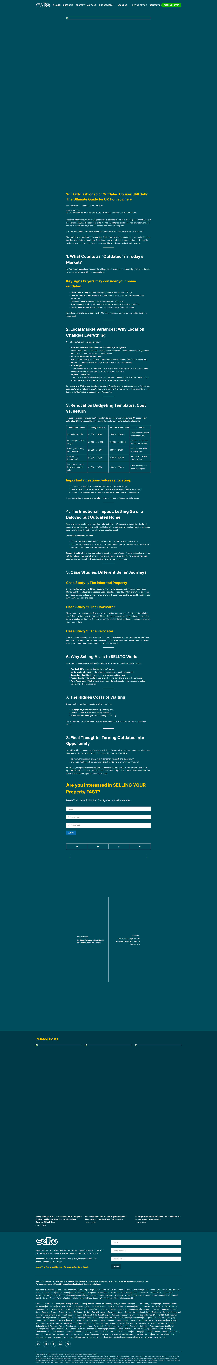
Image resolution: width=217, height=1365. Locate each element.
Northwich (152, 1323)
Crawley (54, 1312)
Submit (71, 833)
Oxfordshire (118, 1295)
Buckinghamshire (70, 1290)
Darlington (78, 1312)
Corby (38, 1312)
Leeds (69, 1320)
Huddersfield (136, 1318)
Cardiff (67, 1309)
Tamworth (78, 1334)
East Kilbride (145, 1312)
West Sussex (93, 1298)
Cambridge (40, 1309)
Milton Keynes (93, 1323)
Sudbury (165, 1331)
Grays (142, 1315)
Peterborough (71, 1326)
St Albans (147, 1331)
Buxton (174, 1306)
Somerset (147, 1295)
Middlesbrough (70, 1323)
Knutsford (53, 1320)
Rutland (128, 1295)
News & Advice (139, 5)
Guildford (158, 1315)
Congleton (165, 1309)
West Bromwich (158, 1334)
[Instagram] (68, 1344)
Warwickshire (68, 1298)
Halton (45, 1318)
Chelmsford (92, 1309)
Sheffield (127, 1329)
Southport (61, 1331)
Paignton (53, 1326)
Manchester (40, 1323)
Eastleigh (166, 1312)
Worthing (148, 1337)
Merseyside (40, 1295)
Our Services (105, 5)
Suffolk (38, 1298)
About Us (122, 5)
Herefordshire (103, 1292)
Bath (141, 1304)
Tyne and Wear (55, 1298)
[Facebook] (76, 846)
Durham (136, 1312)
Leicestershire (155, 1292)
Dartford (87, 1312)
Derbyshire (137, 1290)
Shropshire (136, 1295)
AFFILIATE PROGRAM (79, 1253)
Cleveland (145, 1309)
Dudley (120, 1312)
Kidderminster (41, 1320)
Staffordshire (171, 1295)
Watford (148, 1334)
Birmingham (51, 1306)
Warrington (130, 1334)
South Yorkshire (158, 1295)
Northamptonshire (75, 1295)
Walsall (122, 1334)
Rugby (52, 1329)
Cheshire (97, 1290)
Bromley (147, 1306)
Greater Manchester (78, 1292)
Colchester (155, 1309)
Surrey (45, 1298)
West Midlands (81, 1298)
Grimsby (149, 1315)
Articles (99, 205)
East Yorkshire (174, 1290)
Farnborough (68, 1315)
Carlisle (75, 1309)
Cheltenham (103, 1309)
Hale (165, 1315)
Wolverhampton (127, 1337)
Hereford (112, 1318)
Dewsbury (102, 1312)
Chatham (82, 1309)
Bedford (174, 1304)
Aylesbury (100, 1304)
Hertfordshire (116, 1292)
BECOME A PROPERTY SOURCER (54, 1253)
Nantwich (104, 1323)
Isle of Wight (128, 1292)
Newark (123, 1323)
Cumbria (128, 1290)
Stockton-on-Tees (110, 1331)
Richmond (124, 1326)
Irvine (157, 1318)
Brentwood (129, 1306)
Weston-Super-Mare (44, 1337)
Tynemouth (95, 1334)
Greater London (62, 1292)
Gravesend (134, 1315)
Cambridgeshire (85, 1290)
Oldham (39, 1326)
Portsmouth (98, 1326)
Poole (90, 1326)
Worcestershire (128, 1298)
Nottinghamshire (105, 1295)
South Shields (164, 1329)
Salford (73, 1329)
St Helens (156, 1331)
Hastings (87, 1318)
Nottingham (170, 1323)
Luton (140, 1320)
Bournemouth (100, 1306)
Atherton (90, 1304)
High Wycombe (124, 1318)
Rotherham (144, 1326)
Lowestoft (133, 1320)
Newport (130, 1323)
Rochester (134, 1326)
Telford (86, 1334)
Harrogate (79, 1318)
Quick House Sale (64, 5)
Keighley (171, 1318)
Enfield (52, 1315)
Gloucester (116, 1315)
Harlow (70, 1318)
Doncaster (112, 1312)
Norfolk (49, 1295)
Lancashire (144, 1292)
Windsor (100, 1337)
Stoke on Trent (125, 1331)
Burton (162, 1306)
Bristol (59, 1290)
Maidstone (171, 1320)
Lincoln (85, 1320)
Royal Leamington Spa (159, 1326)
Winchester (91, 1337)
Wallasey (114, 1334)
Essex (38, 1292)
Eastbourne (156, 1312)
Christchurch (134, 1309)
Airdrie (47, 1304)
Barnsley (108, 1304)
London (111, 1320)
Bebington (155, 1304)
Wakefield (105, 1334)
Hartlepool (62, 1318)
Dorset (152, 1290)
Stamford (78, 1331)
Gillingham (97, 1315)
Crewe (61, 1312)
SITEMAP (94, 1253)
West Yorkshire (106, 1298)
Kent (136, 1292)
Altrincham (65, 1304)
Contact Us (156, 5)
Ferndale (78, 1315)
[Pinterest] (119, 846)
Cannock (49, 1309)
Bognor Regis (81, 1306)
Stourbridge (137, 1331)
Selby (120, 1329)
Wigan (73, 1337)
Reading (115, 1326)
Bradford (119, 1306)
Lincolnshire (168, 1292)
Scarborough (100, 1329)
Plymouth (82, 1326)
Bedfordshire (41, 1290)
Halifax (38, 1318)
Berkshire (51, 1290)
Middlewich (82, 1323)
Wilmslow (81, 1337)
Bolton (91, 1306)
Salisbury (81, 1329)
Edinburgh (175, 1312)
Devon (146, 1290)
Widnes (66, 1337)
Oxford (46, 1326)
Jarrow (164, 1318)
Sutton (38, 1334)
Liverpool (93, 1320)
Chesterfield (123, 1309)
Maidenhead (161, 1320)
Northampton (141, 1323)
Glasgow (106, 1315)
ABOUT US (72, 1250)
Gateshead (87, 1315)
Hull (144, 1318)
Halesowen (172, 1315)
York (164, 1337)
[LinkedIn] (140, 846)
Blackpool (71, 1306)
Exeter (58, 1315)
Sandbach (90, 1329)
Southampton (41, 1331)
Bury (168, 1306)
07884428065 (56, 1262)
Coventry (45, 1312)
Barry (116, 1304)
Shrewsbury (138, 1329)
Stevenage (87, 1331)
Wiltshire (117, 1298)
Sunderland (174, 1331)
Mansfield (50, 1323)
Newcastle (114, 1323)
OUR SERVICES (59, 1250)
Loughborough (122, 1320)
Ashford (82, 1304)
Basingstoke (133, 1304)
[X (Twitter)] (97, 846)
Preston (108, 1326)
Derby (94, 1312)
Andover (74, 1304)
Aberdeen (40, 1304)
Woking (117, 1337)
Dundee (128, 1312)
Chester (113, 1309)
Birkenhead (40, 1306)
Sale (66, 1329)
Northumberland (91, 1295)
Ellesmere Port (42, 1315)
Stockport (97, 1331)
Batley (146, 1304)
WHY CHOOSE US (43, 1250)
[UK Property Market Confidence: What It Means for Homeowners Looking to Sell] (158, 1128)
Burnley (155, 1306)
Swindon (69, 1334)
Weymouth (57, 1337)
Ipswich (151, 1318)
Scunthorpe (112, 1329)
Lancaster (62, 1320)
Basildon (122, 1304)
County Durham (117, 1290)
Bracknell (111, 1306)
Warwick (139, 1334)
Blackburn (61, 1306)
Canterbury (58, 1309)
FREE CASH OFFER (171, 5)
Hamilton (52, 1318)
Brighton (138, 1306)
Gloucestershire (48, 1292)
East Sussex (162, 1290)
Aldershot (56, 1304)
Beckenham (165, 1304)
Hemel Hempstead (100, 1318)
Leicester (77, 1320)
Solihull (154, 1329)
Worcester (139, 1337)
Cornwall (105, 1290)
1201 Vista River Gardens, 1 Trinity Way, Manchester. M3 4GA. (70, 1259)
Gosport (125, 1315)
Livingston (103, 1320)
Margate (59, 1323)
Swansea (60, 1334)
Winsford (108, 1337)
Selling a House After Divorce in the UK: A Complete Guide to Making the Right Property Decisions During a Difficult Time (59, 1219)
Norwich (161, 1323)
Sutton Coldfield (48, 1334)
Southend (52, 1331)
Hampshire (92, 1292)
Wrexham (157, 1337)
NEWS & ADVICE (86, 1250)
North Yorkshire (60, 1295)
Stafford (70, 1331)
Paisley (61, 1326)
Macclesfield (149, 1320)
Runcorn (60, 1329)
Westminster (171, 1334)
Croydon (69, 1312)
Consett (174, 1309)
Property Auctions (86, 5)
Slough (147, 1329)
